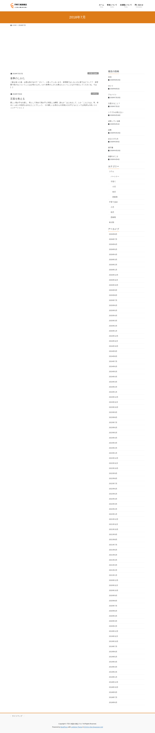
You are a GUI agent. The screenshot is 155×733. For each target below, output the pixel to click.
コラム (94, 94)
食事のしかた (17, 78)
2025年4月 (113, 315)
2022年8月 (113, 478)
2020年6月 (113, 611)
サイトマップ (17, 716)
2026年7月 (113, 239)
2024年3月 (113, 382)
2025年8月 (113, 295)
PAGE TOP (149, 709)
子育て (113, 181)
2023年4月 (113, 438)
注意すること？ (114, 103)
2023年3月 (113, 443)
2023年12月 (113, 397)
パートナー (115, 176)
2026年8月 (113, 234)
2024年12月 (113, 336)
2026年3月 (113, 259)
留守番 (110, 148)
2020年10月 (113, 590)
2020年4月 (113, 616)
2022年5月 (113, 494)
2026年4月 (113, 254)
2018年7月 (113, 697)
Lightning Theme (76, 727)
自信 (110, 77)
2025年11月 (113, 280)
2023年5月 (113, 433)
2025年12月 (113, 275)
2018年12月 (113, 682)
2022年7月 (113, 483)
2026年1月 (113, 270)
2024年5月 (113, 371)
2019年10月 (113, 641)
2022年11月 (113, 463)
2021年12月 (113, 519)
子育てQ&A (93, 73)
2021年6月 (113, 550)
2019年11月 (113, 636)
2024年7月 (113, 361)
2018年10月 (113, 687)
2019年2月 (113, 672)
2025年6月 (113, 305)
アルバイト (112, 95)
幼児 (114, 192)
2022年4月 (113, 499)
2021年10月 (113, 529)
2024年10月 (113, 346)
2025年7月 (113, 300)
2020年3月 (113, 621)
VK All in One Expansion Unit (93, 727)
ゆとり (110, 86)
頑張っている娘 (114, 121)
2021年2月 (113, 570)
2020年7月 (113, 606)
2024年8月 (113, 356)
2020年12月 (113, 580)
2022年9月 (113, 473)
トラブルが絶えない (115, 112)
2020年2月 (113, 626)
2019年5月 (113, 657)
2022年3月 (113, 504)
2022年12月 (113, 458)
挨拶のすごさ (113, 156)
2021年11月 (113, 524)
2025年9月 (113, 290)
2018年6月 (113, 702)
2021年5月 (113, 555)
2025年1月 (113, 331)
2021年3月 (113, 565)
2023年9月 (113, 412)
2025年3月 (113, 321)
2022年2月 (113, 509)
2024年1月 (113, 392)
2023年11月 (113, 402)
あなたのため (113, 139)
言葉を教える (17, 98)
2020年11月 (113, 585)
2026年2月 (113, 265)
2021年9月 (113, 534)
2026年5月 (113, 249)
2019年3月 (113, 667)
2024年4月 (113, 377)
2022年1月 (113, 514)
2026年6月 (113, 244)
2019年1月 (113, 677)
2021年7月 (113, 545)
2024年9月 (113, 351)
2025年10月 (113, 285)
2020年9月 (113, 595)
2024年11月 (113, 341)
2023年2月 (113, 448)
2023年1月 (113, 453)
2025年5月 (113, 310)
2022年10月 (113, 468)
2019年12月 (113, 631)
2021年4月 (113, 560)
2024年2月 (113, 387)
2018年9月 (113, 692)
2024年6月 (113, 366)
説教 (110, 130)
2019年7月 (113, 646)
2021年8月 (113, 539)
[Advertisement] (77, 45)
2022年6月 (113, 489)
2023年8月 (113, 417)
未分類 (111, 222)
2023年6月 (113, 427)
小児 (114, 187)
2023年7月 (113, 422)
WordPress (64, 727)
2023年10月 (113, 407)
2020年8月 (113, 601)
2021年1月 (113, 575)
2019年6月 (113, 652)
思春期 (114, 197)
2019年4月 (113, 662)
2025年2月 (113, 326)
